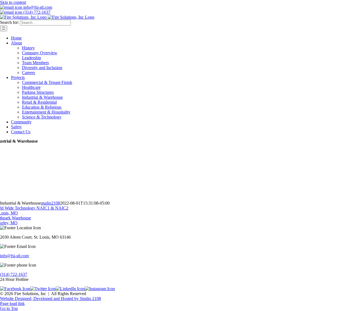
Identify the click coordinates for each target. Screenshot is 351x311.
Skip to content (13, 2)
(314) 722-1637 (13, 274)
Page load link (12, 303)
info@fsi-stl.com (14, 255)
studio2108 (50, 203)
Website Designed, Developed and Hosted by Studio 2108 (50, 298)
